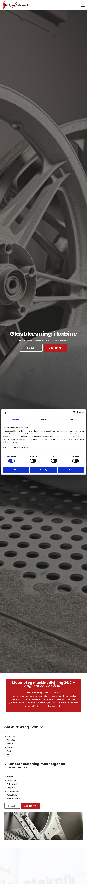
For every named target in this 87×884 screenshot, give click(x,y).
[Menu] (82, 5)
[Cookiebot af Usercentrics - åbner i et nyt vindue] (74, 413)
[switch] (33, 461)
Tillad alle (71, 470)
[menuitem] (82, 5)
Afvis (16, 470)
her (26, 447)
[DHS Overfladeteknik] (17, 5)
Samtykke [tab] (15, 419)
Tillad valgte (43, 470)
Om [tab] (71, 419)
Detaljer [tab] (43, 419)
